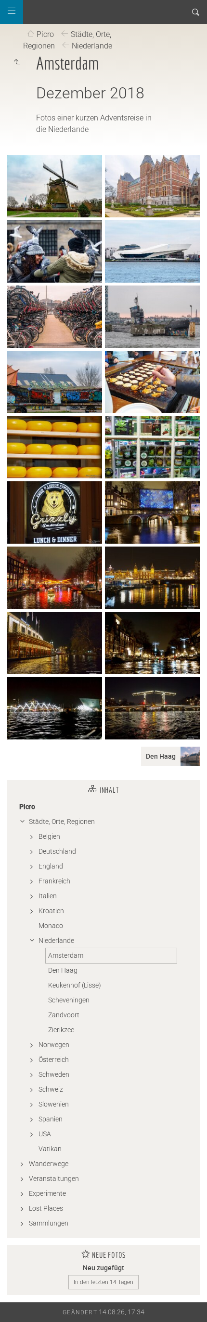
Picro (45, 34)
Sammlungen (48, 1223)
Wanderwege (48, 1163)
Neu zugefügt (103, 1268)
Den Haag (63, 970)
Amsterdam (65, 955)
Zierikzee (61, 1030)
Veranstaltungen (54, 1178)
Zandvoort (63, 1015)
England (51, 866)
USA (45, 1134)
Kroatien (51, 911)
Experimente (47, 1193)
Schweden (54, 1074)
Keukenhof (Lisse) (74, 985)
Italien (48, 896)
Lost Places (46, 1208)
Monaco (51, 925)
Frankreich (54, 881)
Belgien (49, 836)
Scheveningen (69, 1000)
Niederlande (92, 45)
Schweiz (51, 1089)
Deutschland (57, 851)
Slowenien (54, 1104)
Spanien (51, 1119)
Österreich (54, 1059)
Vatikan (50, 1149)
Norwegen (54, 1044)
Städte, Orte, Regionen (62, 821)
